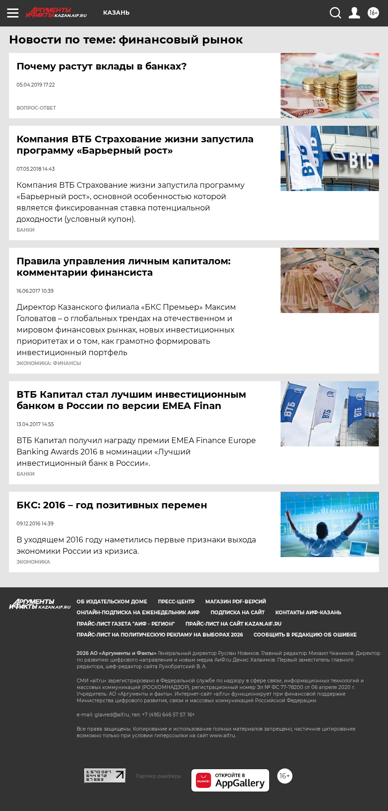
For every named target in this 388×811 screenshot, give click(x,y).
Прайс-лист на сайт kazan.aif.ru (233, 624)
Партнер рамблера (158, 776)
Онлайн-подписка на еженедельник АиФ (138, 613)
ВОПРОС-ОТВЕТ (36, 108)
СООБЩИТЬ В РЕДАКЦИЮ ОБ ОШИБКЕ (305, 635)
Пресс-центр (176, 602)
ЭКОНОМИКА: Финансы (49, 363)
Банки (26, 230)
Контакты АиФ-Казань (308, 613)
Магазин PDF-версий (235, 602)
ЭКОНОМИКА (33, 562)
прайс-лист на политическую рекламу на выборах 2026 (160, 635)
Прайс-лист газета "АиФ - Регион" (126, 624)
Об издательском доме (112, 602)
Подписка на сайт (238, 613)
